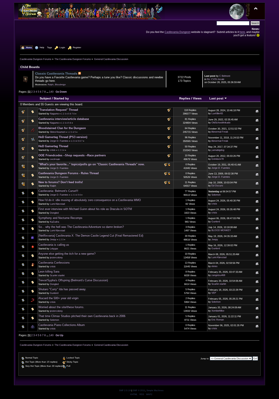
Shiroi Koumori (57, 132)
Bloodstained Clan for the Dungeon (62, 128)
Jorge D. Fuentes (59, 141)
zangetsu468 (218, 275)
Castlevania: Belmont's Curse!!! (58, 191)
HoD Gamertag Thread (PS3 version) (62, 137)
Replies (184, 98)
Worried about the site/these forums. (61, 307)
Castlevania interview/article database (63, 119)
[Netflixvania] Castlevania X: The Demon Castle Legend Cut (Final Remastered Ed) (90, 235)
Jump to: (205, 358)
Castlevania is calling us (53, 244)
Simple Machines (154, 390)
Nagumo (54, 113)
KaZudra (54, 221)
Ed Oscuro (217, 185)
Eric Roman (217, 319)
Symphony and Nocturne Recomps (60, 218)
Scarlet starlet (57, 275)
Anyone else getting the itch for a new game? (66, 253)
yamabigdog (217, 150)
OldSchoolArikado (220, 122)
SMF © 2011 (139, 390)
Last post (216, 98)
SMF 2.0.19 (125, 390)
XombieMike (217, 310)
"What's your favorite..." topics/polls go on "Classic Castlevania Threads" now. (91, 164)
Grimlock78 (217, 159)
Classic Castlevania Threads (56, 73)
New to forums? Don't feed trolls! (60, 182)
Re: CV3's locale (215, 79)
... (47, 91)
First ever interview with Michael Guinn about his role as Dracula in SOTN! (85, 209)
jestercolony (56, 257)
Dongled (54, 212)
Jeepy (53, 239)
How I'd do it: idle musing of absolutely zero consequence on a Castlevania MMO (89, 200)
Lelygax (54, 248)
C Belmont (224, 76)
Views (197, 98)
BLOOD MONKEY (221, 230)
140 (51, 91)
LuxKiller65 (217, 113)
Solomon (216, 194)
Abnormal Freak (219, 131)
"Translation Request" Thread (58, 109)
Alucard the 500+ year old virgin (58, 298)
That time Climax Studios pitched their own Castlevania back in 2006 (81, 316)
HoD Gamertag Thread (53, 146)
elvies (214, 266)
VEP (213, 293)
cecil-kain (55, 159)
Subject (45, 98)
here (242, 32)
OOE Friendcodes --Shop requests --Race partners (72, 155)
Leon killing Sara (48, 271)
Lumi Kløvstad (57, 204)
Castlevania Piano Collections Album (61, 325)
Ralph (51, 84)
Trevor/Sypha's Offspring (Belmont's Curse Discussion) (73, 280)
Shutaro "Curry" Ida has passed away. (62, 289)
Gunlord (215, 221)
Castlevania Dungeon (178, 32)
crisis (53, 150)
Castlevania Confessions (54, 262)
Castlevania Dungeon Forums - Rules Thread (68, 173)
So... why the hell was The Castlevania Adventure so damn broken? (81, 226)
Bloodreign (60, 84)
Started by (61, 98)
